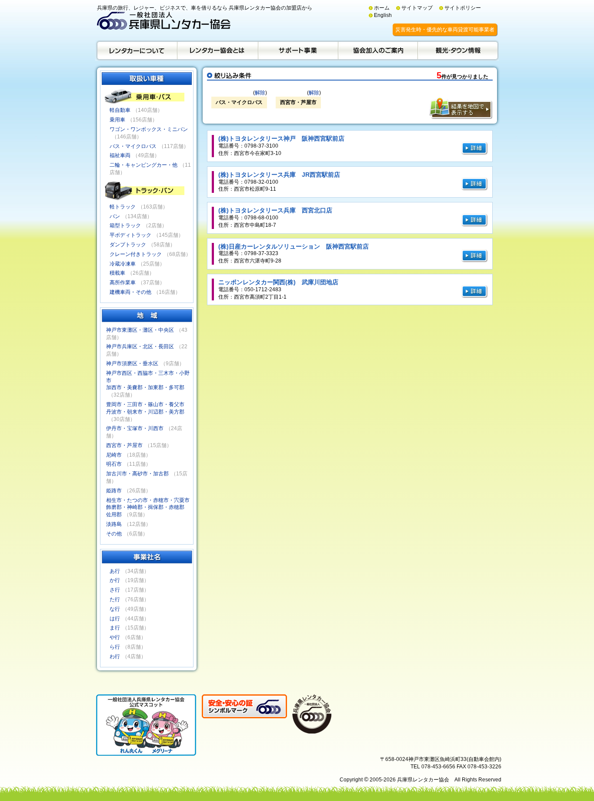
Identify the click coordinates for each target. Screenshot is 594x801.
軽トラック (123, 207)
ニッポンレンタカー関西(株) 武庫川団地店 (278, 282)
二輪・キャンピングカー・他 (143, 165)
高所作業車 (123, 282)
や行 (115, 637)
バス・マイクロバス (133, 146)
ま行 (115, 628)
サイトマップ (417, 8)
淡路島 (114, 524)
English (383, 15)
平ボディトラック (130, 235)
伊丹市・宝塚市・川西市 (135, 428)
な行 (115, 609)
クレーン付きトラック (136, 254)
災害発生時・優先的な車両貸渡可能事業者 (444, 30)
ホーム (382, 8)
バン (115, 216)
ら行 (115, 647)
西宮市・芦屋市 (124, 445)
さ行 (115, 590)
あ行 (115, 571)
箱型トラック (125, 225)
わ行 (115, 656)
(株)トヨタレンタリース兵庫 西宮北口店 (275, 210)
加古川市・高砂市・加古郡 (137, 474)
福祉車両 (120, 155)
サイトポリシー (462, 8)
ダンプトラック (128, 245)
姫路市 (114, 491)
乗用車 (117, 120)
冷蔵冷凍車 (123, 264)
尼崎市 (114, 455)
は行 (115, 619)
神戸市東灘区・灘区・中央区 (140, 330)
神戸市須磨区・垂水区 (132, 363)
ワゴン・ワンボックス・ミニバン (149, 129)
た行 (115, 599)
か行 (115, 580)
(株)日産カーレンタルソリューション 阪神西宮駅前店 (293, 246)
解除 (260, 93)
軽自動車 (120, 110)
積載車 (117, 273)
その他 (114, 534)
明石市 (114, 464)
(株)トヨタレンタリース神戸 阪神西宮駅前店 (281, 138)
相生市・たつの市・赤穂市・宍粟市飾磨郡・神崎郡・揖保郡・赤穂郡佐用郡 (148, 507)
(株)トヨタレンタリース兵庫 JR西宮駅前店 (279, 174)
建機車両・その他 (130, 292)
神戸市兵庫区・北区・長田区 (140, 346)
